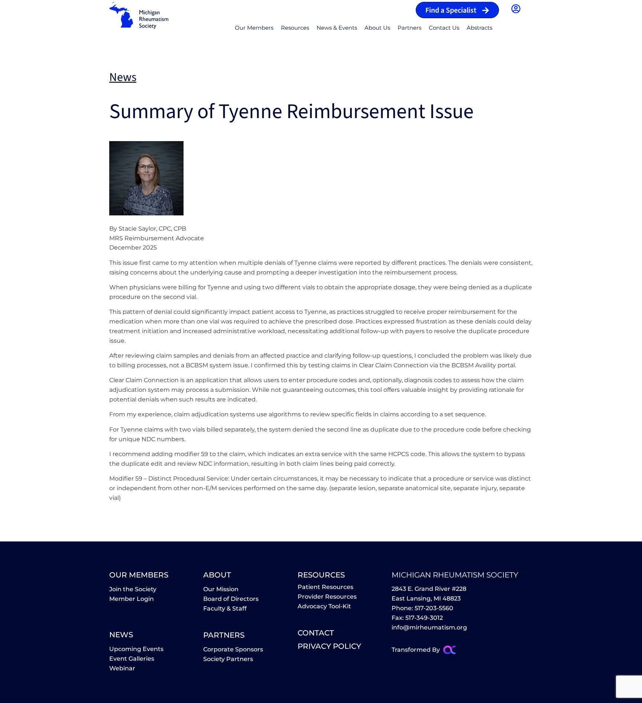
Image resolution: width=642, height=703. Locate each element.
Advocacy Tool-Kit (324, 606)
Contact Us (444, 27)
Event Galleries (131, 658)
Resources (295, 27)
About (217, 574)
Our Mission (221, 589)
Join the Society (132, 589)
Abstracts (479, 27)
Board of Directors (231, 598)
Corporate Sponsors (233, 649)
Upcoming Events (136, 648)
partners (223, 635)
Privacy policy (329, 646)
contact (316, 632)
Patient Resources (325, 586)
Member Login (131, 598)
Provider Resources (327, 596)
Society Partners (228, 659)
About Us (377, 27)
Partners (409, 27)
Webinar (122, 668)
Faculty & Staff (225, 608)
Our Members (254, 27)
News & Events (337, 27)
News (121, 634)
